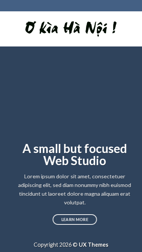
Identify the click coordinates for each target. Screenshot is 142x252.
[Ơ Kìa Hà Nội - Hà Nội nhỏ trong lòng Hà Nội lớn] (71, 29)
